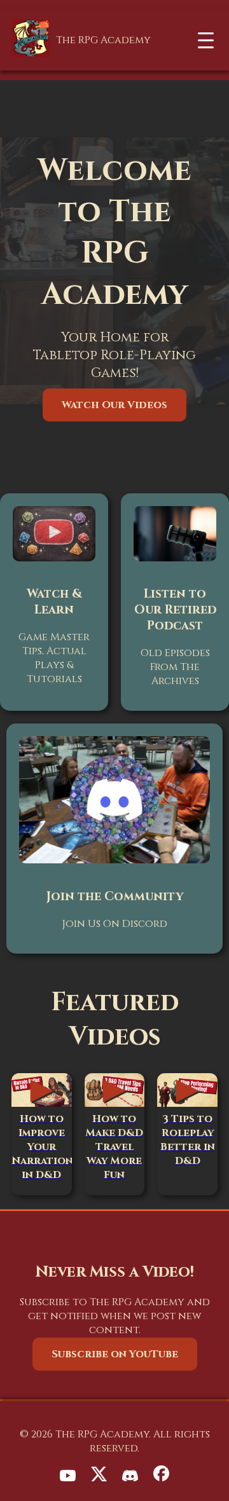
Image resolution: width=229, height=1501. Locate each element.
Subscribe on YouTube (115, 1354)
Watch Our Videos (114, 405)
